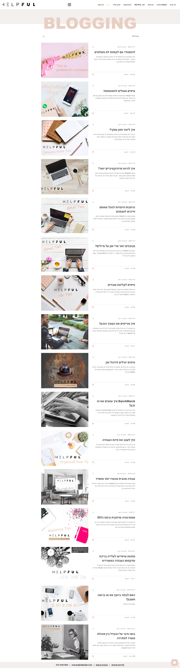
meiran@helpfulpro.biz (82, 665)
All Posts (135, 36)
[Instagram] (69, 5)
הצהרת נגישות (102, 665)
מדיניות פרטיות (118, 665)
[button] (44, 37)
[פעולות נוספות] (92, 47)
